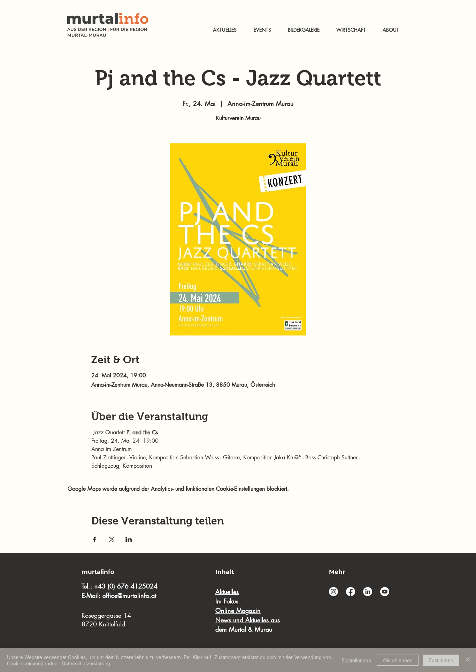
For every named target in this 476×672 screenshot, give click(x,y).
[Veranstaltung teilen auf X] (111, 539)
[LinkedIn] (367, 591)
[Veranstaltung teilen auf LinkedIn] (128, 539)
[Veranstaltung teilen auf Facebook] (94, 539)
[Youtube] (384, 591)
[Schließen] (467, 660)
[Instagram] (333, 591)
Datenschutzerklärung (86, 663)
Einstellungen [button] (356, 660)
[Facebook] (350, 591)
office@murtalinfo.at (129, 595)
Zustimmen (441, 660)
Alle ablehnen (398, 660)
